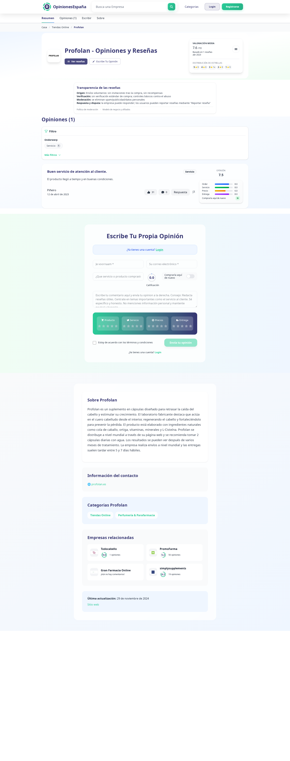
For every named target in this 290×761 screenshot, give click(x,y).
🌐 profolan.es (96, 484)
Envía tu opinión (181, 342)
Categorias (192, 7)
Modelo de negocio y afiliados (116, 109)
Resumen (48, 18)
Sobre (100, 18)
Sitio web (93, 604)
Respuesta (180, 192)
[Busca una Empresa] (171, 6)
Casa (44, 27)
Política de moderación (87, 109)
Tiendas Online (60, 27)
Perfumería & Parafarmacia (136, 515)
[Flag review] (194, 192)
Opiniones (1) (68, 18)
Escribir (86, 18)
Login (159, 249)
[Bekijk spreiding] (236, 49)
